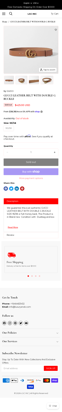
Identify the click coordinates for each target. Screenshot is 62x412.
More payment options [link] (31, 178)
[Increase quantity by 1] (54, 152)
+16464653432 (18, 303)
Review (10, 235)
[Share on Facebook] (6, 188)
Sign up (50, 368)
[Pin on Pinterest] (22, 188)
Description (12, 201)
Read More (13, 227)
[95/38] (9, 131)
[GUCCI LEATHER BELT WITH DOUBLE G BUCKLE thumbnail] (9, 80)
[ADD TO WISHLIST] (56, 30)
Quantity (8, 146)
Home (4, 22)
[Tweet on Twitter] (11, 188)
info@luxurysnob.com (20, 307)
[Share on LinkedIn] (17, 188)
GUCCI (10, 91)
